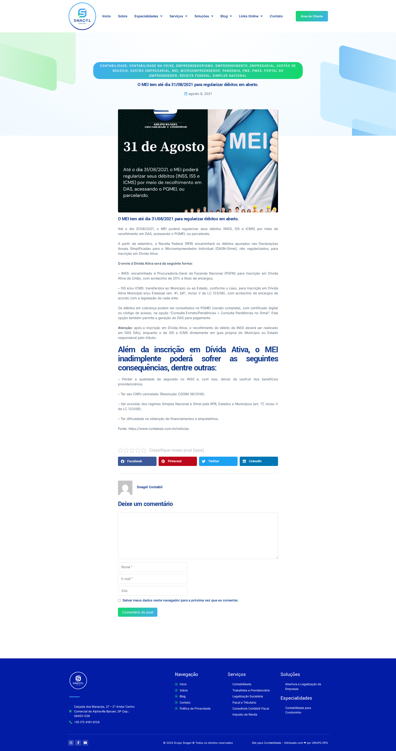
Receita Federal (195, 76)
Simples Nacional (230, 76)
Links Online (248, 16)
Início (106, 16)
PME (246, 71)
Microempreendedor (200, 71)
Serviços (176, 16)
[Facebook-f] (78, 743)
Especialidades (146, 16)
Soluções (201, 16)
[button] (137, 461)
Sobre (122, 16)
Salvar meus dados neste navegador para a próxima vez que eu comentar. (181, 600)
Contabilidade (113, 66)
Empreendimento (232, 66)
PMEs (257, 71)
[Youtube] (85, 743)
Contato (276, 16)
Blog (224, 16)
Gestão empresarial (150, 71)
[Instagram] (71, 743)
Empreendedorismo (194, 66)
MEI (175, 71)
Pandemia (231, 71)
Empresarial (262, 66)
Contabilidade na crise (151, 66)
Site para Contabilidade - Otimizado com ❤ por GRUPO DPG (290, 742)
